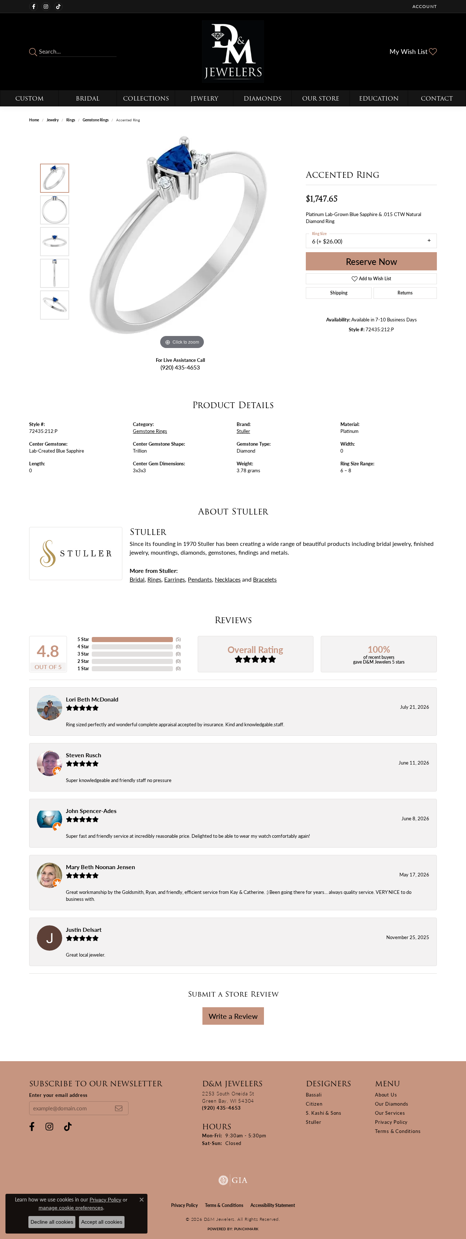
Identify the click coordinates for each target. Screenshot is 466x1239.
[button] (424, 6)
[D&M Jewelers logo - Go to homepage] (233, 51)
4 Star (83, 647)
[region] (182, 241)
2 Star (83, 661)
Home (34, 119)
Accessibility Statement (272, 1205)
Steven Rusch (83, 755)
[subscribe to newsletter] (118, 1108)
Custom (29, 98)
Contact (437, 98)
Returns (405, 293)
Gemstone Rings (95, 119)
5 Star (83, 639)
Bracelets (265, 579)
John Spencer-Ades (91, 810)
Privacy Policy (391, 1121)
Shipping (338, 293)
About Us (386, 1094)
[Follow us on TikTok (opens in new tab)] (58, 6)
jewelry (53, 119)
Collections (146, 98)
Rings (70, 119)
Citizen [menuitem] (314, 1103)
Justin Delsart (84, 929)
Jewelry (204, 98)
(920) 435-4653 (180, 367)
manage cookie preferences (71, 1208)
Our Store (320, 98)
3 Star (83, 654)
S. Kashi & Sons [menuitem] (323, 1112)
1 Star (83, 668)
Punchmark (246, 1228)
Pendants (200, 579)
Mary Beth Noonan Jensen (100, 867)
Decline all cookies (52, 1222)
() (178, 639)
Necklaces (228, 579)
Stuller (243, 431)
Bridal (87, 98)
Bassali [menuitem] (314, 1094)
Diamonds (262, 98)
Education (379, 98)
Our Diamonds (391, 1103)
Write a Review (233, 1016)
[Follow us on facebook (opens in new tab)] (33, 6)
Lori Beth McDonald (92, 699)
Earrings (174, 579)
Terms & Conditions (397, 1130)
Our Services (390, 1112)
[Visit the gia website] (233, 1180)
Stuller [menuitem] (313, 1121)
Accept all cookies (101, 1222)
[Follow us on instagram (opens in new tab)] (46, 6)
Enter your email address (58, 1094)
